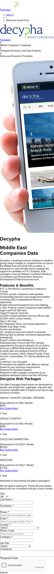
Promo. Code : (7, 530)
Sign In (10, 15)
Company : (6, 537)
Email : (4, 518)
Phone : (4, 512)
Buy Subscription (9, 408)
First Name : (7, 506)
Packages (5, 10)
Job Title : (5, 543)
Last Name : (7, 499)
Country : (5, 525)
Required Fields (9, 558)
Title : (3, 493)
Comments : (6, 549)
